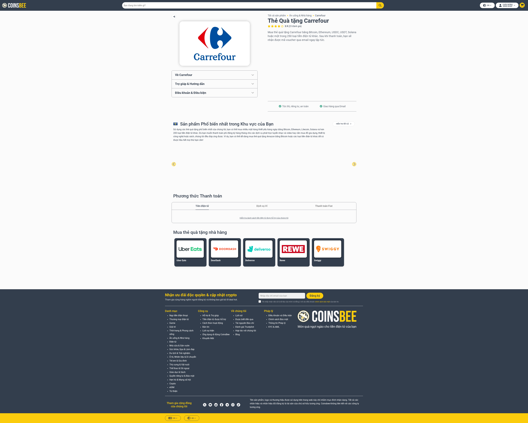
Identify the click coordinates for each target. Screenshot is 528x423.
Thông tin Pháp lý (277, 323)
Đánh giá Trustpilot (244, 327)
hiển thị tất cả (342, 124)
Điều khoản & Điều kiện (190, 93)
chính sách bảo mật (322, 302)
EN (488, 5)
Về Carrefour (183, 75)
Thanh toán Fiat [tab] (323, 205)
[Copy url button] (174, 16)
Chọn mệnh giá (276, 57)
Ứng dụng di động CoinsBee (215, 334)
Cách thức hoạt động (212, 323)
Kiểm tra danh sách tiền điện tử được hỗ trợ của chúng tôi (264, 218)
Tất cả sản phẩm (277, 15)
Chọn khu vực (275, 45)
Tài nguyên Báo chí (244, 323)
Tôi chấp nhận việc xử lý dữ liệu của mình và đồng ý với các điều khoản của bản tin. (300, 302)
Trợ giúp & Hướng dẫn (189, 84)
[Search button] (380, 5)
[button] (522, 5)
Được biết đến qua (244, 319)
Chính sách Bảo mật (278, 319)
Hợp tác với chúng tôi (245, 330)
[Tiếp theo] (354, 164)
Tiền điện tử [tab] (202, 205)
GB (193, 418)
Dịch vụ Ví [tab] (261, 205)
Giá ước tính (274, 69)
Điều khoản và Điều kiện (280, 315)
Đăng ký (315, 295)
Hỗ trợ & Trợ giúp (210, 315)
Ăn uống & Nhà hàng (300, 15)
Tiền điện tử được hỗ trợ (214, 319)
